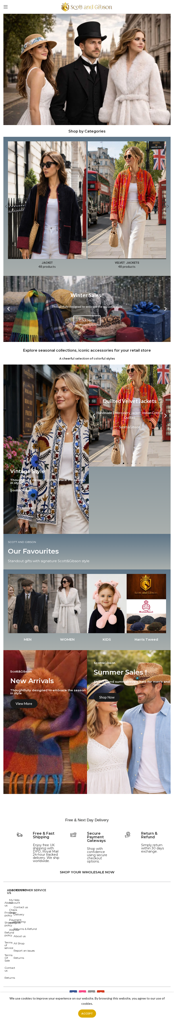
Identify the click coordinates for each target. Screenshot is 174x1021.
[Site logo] (86, 6)
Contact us (21, 907)
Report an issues (24, 950)
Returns (19, 957)
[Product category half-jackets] (47, 150)
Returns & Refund (25, 929)
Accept (87, 1013)
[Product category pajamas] (127, 150)
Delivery (19, 914)
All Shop (19, 943)
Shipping (20, 921)
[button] (83, 338)
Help (16, 900)
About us (20, 936)
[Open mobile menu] (5, 6)
